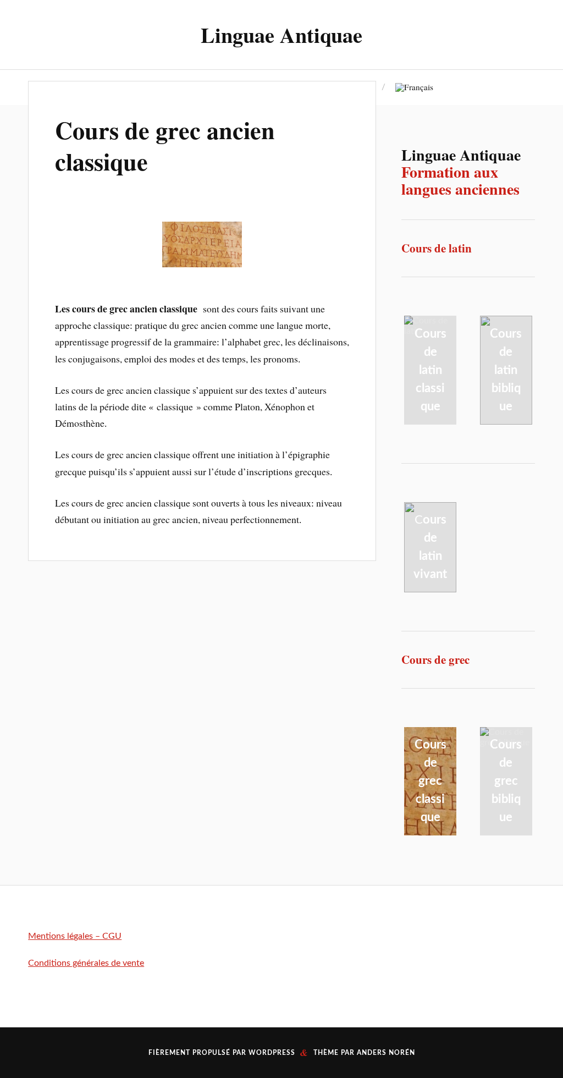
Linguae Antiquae (281, 34)
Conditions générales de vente (86, 963)
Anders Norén (386, 1052)
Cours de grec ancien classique (165, 145)
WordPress (272, 1052)
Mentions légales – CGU (75, 936)
